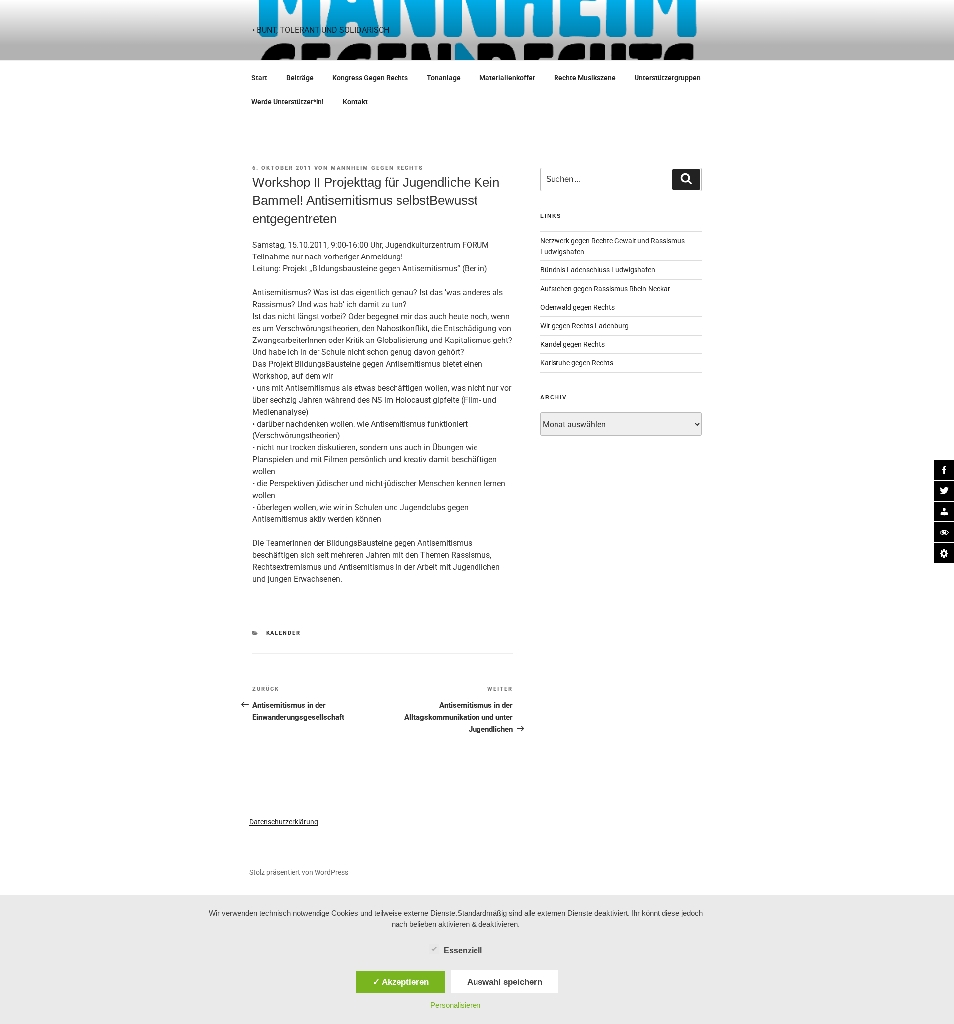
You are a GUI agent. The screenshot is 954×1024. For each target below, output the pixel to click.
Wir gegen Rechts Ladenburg (584, 326)
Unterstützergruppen (668, 78)
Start (259, 78)
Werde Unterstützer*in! (287, 102)
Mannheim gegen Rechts (377, 168)
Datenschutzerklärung (283, 822)
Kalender (283, 633)
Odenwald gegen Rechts (577, 307)
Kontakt (355, 102)
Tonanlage (444, 78)
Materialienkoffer (507, 78)
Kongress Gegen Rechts (370, 78)
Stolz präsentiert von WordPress (298, 872)
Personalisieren (455, 1005)
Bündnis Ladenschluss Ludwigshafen (597, 270)
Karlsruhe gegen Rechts (576, 363)
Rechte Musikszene (585, 78)
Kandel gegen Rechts (572, 344)
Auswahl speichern (504, 981)
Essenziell (463, 950)
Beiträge (300, 78)
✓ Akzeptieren (401, 981)
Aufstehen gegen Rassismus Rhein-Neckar (605, 289)
